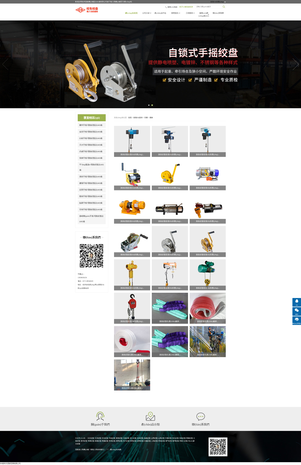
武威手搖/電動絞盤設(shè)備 (90, 151)
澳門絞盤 (168, 441)
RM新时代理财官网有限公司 (10, 463)
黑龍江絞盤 (183, 441)
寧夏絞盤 (91, 441)
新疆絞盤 (98, 441)
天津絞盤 (98, 438)
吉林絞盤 (140, 438)
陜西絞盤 (133, 441)
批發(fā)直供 (138, 117)
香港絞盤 (161, 441)
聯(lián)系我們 (218, 13)
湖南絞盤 (182, 438)
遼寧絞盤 (140, 441)
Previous (5, 64)
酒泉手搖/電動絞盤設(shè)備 (90, 177)
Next (296, 64)
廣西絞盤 (119, 441)
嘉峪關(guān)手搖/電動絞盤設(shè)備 (91, 218)
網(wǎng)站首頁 (131, 13)
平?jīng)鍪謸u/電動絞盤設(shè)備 (91, 167)
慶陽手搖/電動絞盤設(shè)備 (90, 183)
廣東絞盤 (119, 438)
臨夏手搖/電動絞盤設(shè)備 (90, 203)
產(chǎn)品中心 (160, 13)
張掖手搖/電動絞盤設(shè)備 (90, 158)
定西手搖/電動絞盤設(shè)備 (90, 190)
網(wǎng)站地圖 (115, 449)
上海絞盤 (154, 441)
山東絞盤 (161, 438)
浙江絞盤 (133, 438)
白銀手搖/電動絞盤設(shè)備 (90, 138)
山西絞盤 (154, 438)
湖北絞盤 (175, 438)
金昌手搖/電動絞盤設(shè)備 (90, 132)
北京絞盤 (90, 438)
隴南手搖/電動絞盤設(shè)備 (90, 196)
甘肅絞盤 (168, 438)
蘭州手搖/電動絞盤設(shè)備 (90, 125)
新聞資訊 (174, 13)
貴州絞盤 (84, 441)
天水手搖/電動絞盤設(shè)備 (90, 145)
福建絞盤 (147, 438)
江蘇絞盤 (126, 438)
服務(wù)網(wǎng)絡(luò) (203, 14)
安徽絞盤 (147, 441)
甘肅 (146, 117)
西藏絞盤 (105, 441)
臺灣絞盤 (175, 441)
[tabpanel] (150, 64)
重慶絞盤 (189, 438)
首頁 (130, 117)
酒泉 (151, 117)
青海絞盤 (112, 441)
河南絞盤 (112, 438)
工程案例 (189, 13)
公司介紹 (145, 13)
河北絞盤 (105, 438)
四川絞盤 (126, 441)
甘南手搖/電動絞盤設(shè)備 (90, 209)
